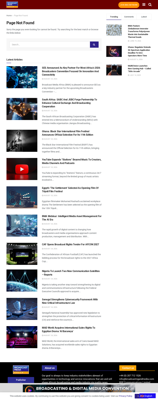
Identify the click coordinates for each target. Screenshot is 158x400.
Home (9, 16)
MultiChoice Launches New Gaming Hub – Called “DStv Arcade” (139, 69)
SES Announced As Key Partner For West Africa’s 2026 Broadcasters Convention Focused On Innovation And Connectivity (71, 71)
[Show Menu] (143, 4)
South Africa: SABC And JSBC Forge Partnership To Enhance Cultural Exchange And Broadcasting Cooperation (69, 103)
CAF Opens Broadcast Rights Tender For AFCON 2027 (70, 244)
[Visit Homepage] (12, 5)
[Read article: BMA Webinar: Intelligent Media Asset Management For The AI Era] (21, 226)
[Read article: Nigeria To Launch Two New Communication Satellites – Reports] (21, 280)
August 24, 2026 (50, 224)
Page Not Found (21, 16)
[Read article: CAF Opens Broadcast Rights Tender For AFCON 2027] (21, 254)
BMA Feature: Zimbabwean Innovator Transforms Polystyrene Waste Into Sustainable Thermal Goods (139, 31)
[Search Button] (150, 4)
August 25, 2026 (50, 79)
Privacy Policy (125, 396)
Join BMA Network (128, 5)
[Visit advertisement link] (79, 391)
